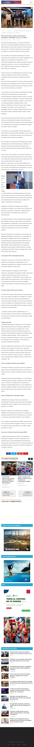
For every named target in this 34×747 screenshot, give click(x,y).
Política (9, 30)
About (18, 744)
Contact (24, 744)
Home (3, 30)
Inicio (9, 744)
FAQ (14, 744)
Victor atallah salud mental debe (8, 494)
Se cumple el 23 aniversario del (27, 494)
